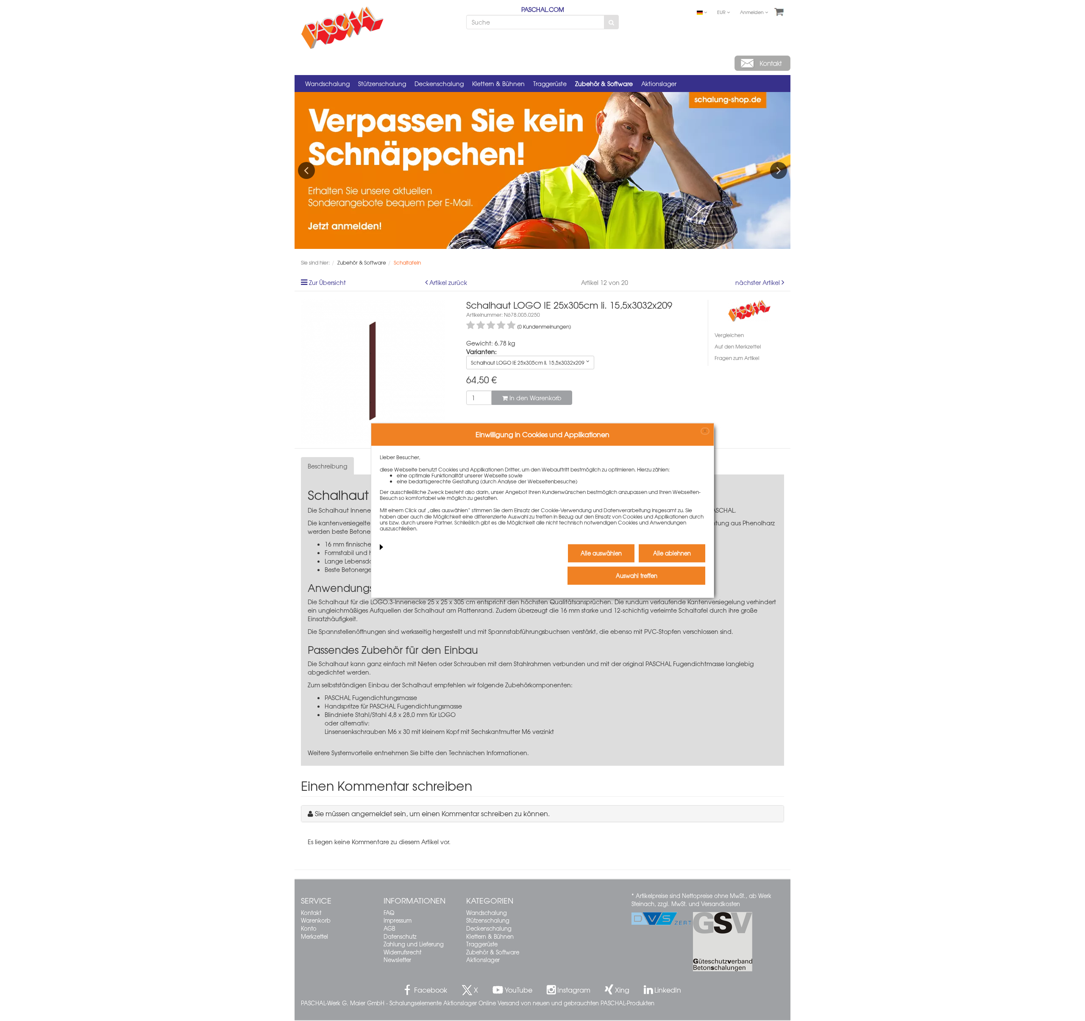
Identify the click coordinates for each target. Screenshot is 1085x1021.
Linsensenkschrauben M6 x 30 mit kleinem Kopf (392, 731)
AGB (389, 928)
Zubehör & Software (604, 83)
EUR (722, 11)
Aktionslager (658, 83)
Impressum (398, 920)
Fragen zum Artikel (737, 358)
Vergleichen (729, 335)
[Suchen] (611, 22)
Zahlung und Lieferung (414, 944)
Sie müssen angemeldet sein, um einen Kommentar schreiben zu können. (432, 813)
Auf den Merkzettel (738, 346)
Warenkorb (316, 920)
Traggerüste (550, 83)
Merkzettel (314, 936)
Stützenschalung (382, 83)
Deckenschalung (439, 83)
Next (778, 170)
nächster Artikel (758, 282)
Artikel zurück (448, 282)
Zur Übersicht (327, 282)
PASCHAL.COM (542, 9)
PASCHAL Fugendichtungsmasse (371, 697)
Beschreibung (327, 466)
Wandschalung (327, 83)
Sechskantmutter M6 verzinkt (512, 731)
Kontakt (311, 913)
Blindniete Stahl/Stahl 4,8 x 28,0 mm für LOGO (390, 714)
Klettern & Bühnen (498, 83)
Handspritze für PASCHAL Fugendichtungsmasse (393, 706)
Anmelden (752, 11)
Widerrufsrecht (402, 952)
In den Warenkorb (535, 397)
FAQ (389, 913)
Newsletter (397, 960)
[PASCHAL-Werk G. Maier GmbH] (749, 309)
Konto (309, 928)
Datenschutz (400, 936)
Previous (306, 170)
